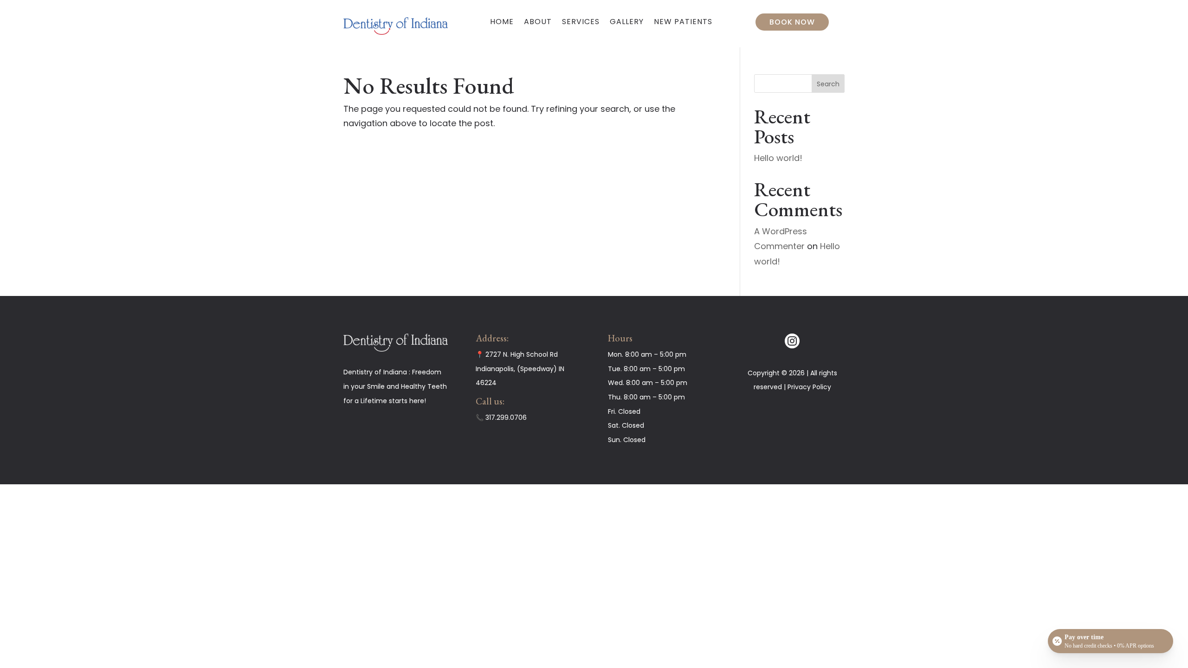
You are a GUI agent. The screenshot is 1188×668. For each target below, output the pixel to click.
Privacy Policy (809, 387)
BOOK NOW (792, 22)
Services (581, 21)
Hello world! (778, 158)
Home (502, 21)
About (538, 21)
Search (828, 84)
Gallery (627, 21)
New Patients (683, 21)
